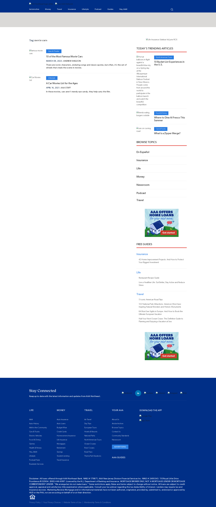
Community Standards (120, 436)
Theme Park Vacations (92, 456)
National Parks (89, 436)
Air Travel (87, 419)
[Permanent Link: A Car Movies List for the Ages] (36, 80)
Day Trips (87, 423)
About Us (115, 419)
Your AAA (117, 410)
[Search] (172, 9)
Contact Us (116, 432)
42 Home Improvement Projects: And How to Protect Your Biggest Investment (161, 261)
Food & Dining (161, 113)
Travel (59, 9)
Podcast (98, 9)
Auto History (34, 423)
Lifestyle (85, 9)
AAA (31, 419)
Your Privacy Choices (52, 502)
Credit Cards (62, 432)
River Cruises (89, 448)
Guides (110, 9)
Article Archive (117, 423)
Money (48, 9)
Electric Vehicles (35, 436)
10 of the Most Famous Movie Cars (64, 56)
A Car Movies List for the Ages (62, 83)
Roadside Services (36, 464)
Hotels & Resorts (90, 432)
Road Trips (88, 452)
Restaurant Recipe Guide (149, 278)
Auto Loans (61, 423)
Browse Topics (117, 428)
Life (31, 410)
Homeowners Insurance (66, 436)
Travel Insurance (63, 460)
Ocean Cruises (90, 444)
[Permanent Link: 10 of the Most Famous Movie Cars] (36, 54)
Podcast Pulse (34, 460)
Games (32, 444)
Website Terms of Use (72, 502)
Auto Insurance (62, 419)
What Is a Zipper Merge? (167, 133)
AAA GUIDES (118, 457)
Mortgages (61, 444)
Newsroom (116, 440)
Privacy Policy (34, 502)
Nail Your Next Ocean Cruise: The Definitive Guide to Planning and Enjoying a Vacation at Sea (161, 320)
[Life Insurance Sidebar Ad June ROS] (161, 40)
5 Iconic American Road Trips (151, 300)
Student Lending (63, 456)
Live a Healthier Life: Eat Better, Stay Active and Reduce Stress (162, 283)
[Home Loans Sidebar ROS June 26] (162, 235)
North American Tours (164, 57)
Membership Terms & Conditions (97, 502)
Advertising (120, 447)
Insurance (72, 9)
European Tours (90, 428)
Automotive (34, 9)
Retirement (61, 448)
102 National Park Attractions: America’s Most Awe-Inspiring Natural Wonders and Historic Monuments (160, 305)
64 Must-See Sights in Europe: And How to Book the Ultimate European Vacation (161, 312)
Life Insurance (62, 440)
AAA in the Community (38, 428)
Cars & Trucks (53, 51)
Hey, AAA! (123, 9)
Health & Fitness (35, 448)
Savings (60, 452)
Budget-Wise (62, 428)
